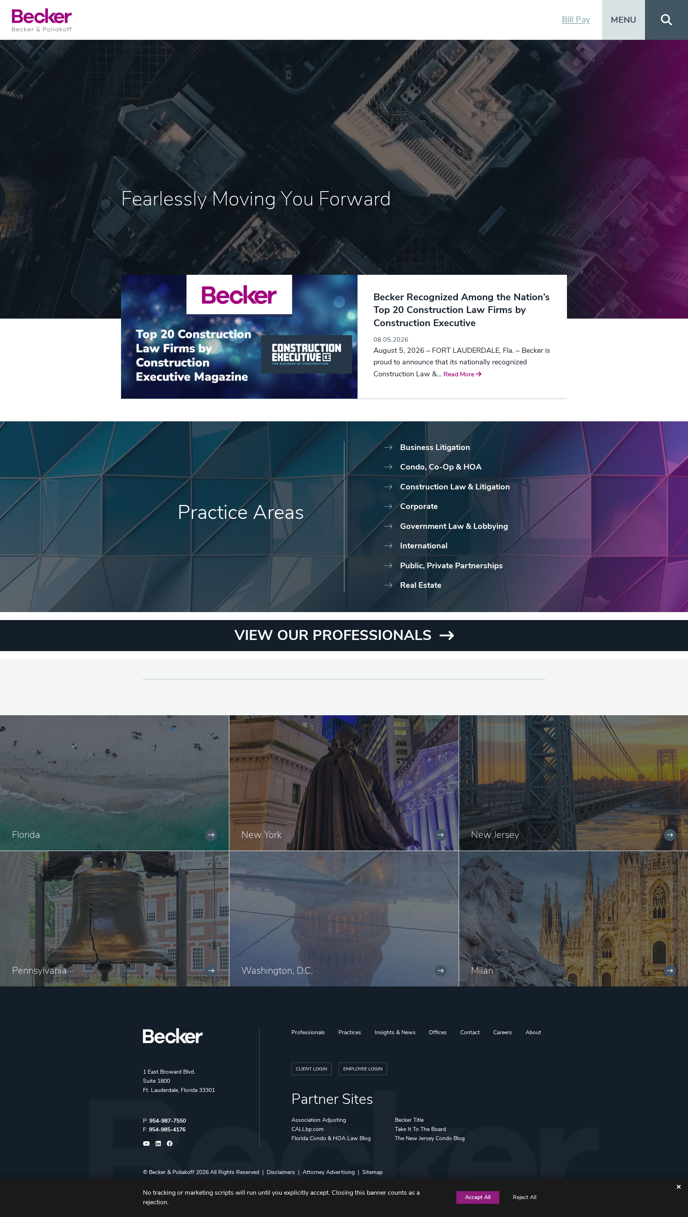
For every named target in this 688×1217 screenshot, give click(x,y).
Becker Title (409, 1120)
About (533, 1032)
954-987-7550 (167, 1121)
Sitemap (372, 1172)
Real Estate (421, 585)
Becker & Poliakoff (171, 1172)
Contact (470, 1032)
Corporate (419, 506)
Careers (502, 1032)
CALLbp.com (307, 1129)
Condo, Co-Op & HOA (441, 467)
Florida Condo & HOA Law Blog (331, 1138)
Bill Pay (576, 19)
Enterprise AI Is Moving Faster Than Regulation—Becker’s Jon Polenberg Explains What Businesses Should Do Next (456, 316)
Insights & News (395, 1032)
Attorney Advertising (329, 1172)
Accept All (478, 1197)
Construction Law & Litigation (455, 486)
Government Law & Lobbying (454, 526)
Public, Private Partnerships (451, 565)
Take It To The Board (420, 1129)
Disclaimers (281, 1172)
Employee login (363, 1069)
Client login (311, 1069)
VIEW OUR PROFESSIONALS (333, 635)
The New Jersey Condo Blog (430, 1138)
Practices (349, 1032)
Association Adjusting (318, 1120)
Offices (438, 1032)
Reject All (524, 1197)
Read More (389, 364)
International (424, 545)
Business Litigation (435, 447)
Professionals (308, 1032)
